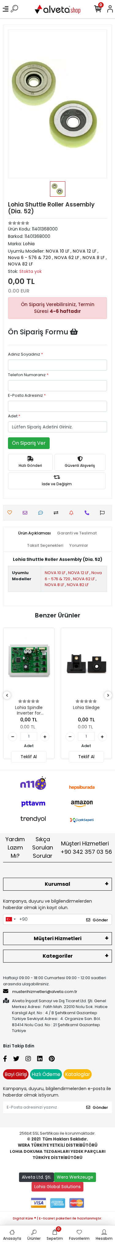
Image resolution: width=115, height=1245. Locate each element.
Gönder (100, 920)
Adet (14, 416)
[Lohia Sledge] (86, 664)
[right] (108, 695)
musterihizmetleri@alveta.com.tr (44, 992)
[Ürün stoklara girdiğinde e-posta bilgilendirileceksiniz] (73, 513)
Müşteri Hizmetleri (86, 848)
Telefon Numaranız (28, 375)
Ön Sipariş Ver (29, 443)
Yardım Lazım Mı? (15, 847)
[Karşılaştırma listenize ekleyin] (57, 513)
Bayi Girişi (16, 1074)
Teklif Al (29, 757)
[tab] (34, 533)
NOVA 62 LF (84, 579)
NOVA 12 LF (78, 573)
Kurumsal (57, 884)
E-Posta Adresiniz (27, 395)
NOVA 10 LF (55, 573)
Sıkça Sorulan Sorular (42, 847)
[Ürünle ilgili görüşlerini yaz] (42, 513)
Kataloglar (77, 1074)
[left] (7, 695)
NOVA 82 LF (78, 585)
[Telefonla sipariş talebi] (88, 513)
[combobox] (10, 919)
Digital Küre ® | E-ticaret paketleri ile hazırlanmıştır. (57, 1218)
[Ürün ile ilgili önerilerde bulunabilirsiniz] (103, 513)
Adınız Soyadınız (25, 354)
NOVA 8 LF (54, 585)
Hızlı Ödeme (46, 1074)
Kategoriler (58, 955)
